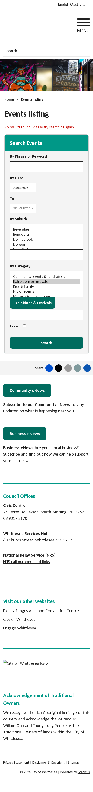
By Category (20, 266)
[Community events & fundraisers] (46, 276)
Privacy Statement (16, 762)
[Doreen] (46, 244)
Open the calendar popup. (39, 187)
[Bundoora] (46, 234)
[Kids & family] (46, 286)
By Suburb (18, 219)
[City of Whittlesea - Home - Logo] (19, 25)
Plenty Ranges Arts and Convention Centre (41, 610)
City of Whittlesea (19, 619)
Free (14, 326)
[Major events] (46, 291)
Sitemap (74, 762)
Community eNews (27, 390)
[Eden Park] (46, 249)
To (24, 198)
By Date (28, 177)
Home (9, 99)
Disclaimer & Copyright (48, 762)
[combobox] (74, 4)
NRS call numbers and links (26, 561)
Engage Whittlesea (19, 628)
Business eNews (25, 433)
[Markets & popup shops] (46, 296)
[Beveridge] (46, 229)
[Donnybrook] (46, 239)
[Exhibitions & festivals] (46, 281)
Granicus (84, 772)
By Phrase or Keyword (28, 156)
